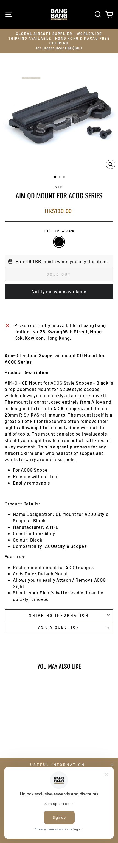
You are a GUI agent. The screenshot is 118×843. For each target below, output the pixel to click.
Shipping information (59, 615)
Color (59, 231)
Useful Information (57, 764)
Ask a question (59, 627)
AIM (59, 186)
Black (59, 241)
